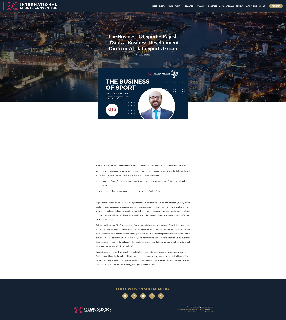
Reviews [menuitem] (240, 6)
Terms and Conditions (205, 311)
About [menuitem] (262, 6)
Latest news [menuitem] (251, 6)
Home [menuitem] (154, 6)
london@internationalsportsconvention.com (197, 309)
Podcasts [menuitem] (212, 6)
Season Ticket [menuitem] (174, 6)
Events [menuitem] (162, 6)
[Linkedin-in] (134, 296)
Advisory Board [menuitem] (226, 6)
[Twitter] (125, 296)
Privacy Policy (190, 311)
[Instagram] (161, 296)
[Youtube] (143, 296)
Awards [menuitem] (200, 6)
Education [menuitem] (189, 6)
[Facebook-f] (152, 296)
